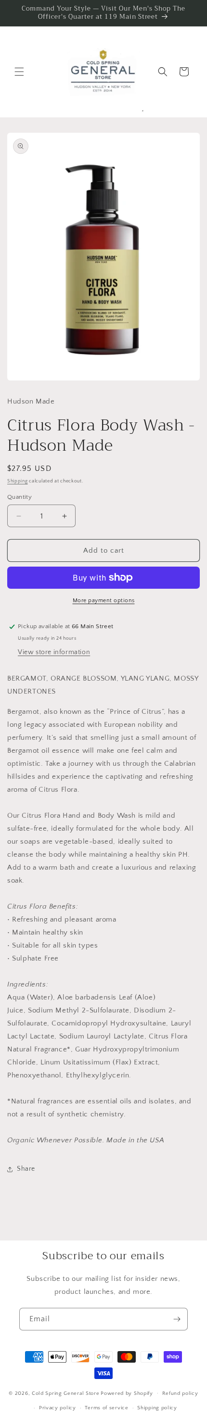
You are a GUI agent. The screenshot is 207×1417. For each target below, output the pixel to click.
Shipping (17, 481)
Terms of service (106, 1408)
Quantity (19, 496)
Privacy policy (57, 1408)
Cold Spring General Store (66, 1393)
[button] (19, 71)
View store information (54, 652)
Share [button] (26, 1169)
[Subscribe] (176, 1319)
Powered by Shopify (127, 1393)
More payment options (104, 600)
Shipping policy (157, 1408)
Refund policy (180, 1393)
